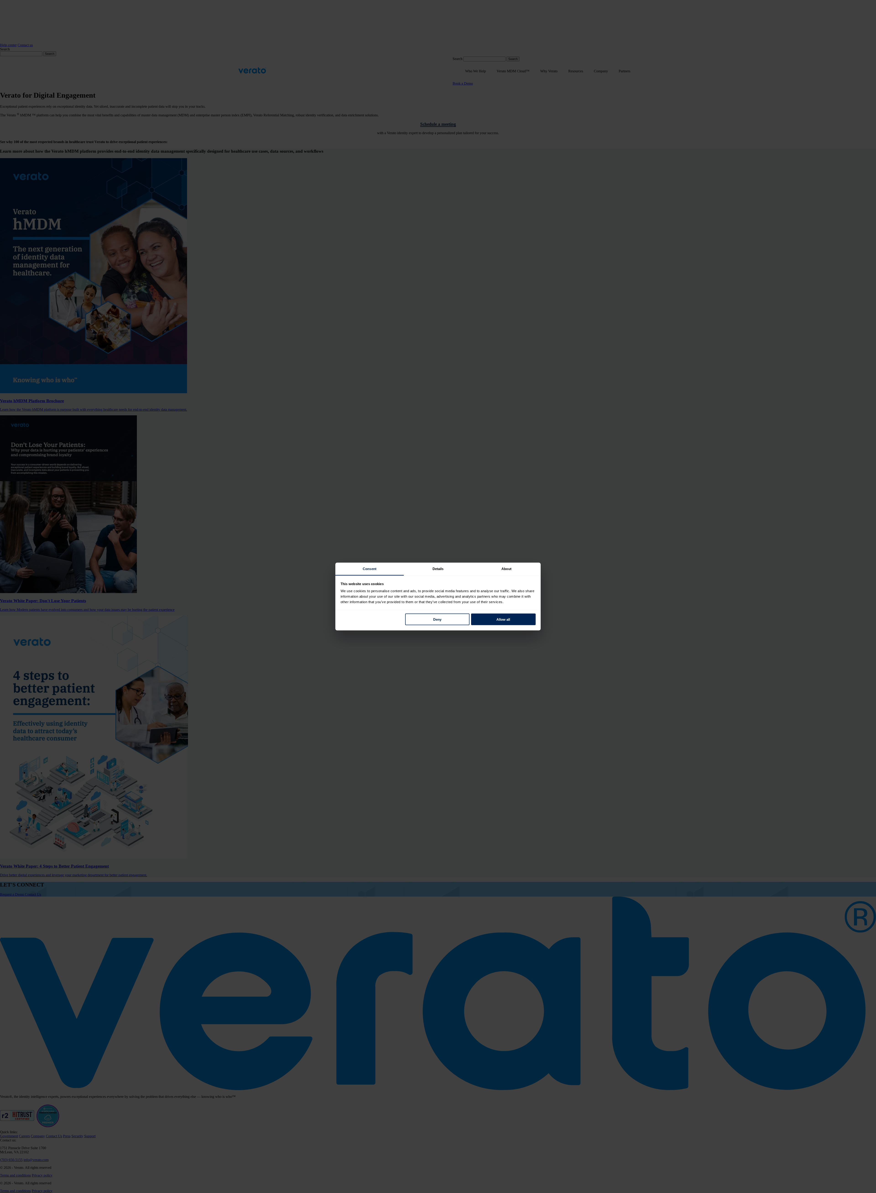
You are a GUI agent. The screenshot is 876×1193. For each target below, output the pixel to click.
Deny (437, 619)
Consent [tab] (369, 569)
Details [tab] (438, 569)
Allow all (503, 619)
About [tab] (506, 569)
